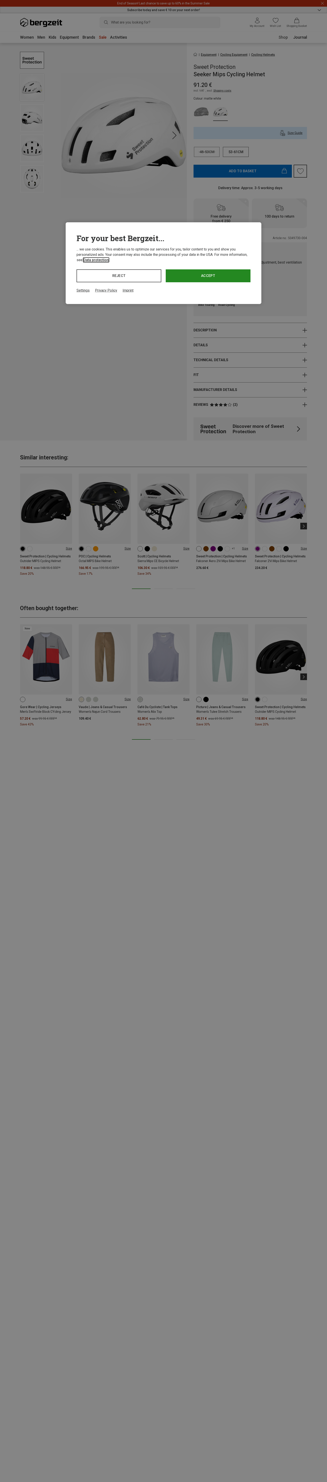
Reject (119, 276)
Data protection (96, 260)
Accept (208, 276)
